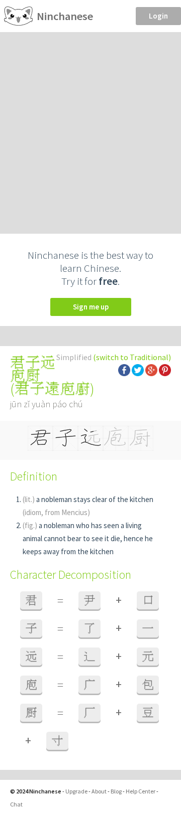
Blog (116, 791)
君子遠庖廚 (52, 388)
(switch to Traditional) (132, 357)
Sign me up (91, 306)
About (99, 791)
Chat (16, 804)
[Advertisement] (90, 127)
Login (158, 16)
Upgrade (76, 791)
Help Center (140, 791)
